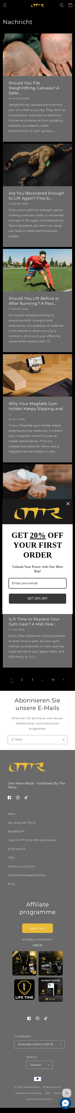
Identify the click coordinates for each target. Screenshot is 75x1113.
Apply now (37, 928)
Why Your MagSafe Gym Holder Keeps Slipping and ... (36, 408)
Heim (11, 814)
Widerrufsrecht (52, 1087)
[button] (5, 5)
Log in (37, 944)
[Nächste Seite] (63, 679)
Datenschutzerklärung (28, 1093)
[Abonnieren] (63, 739)
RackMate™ (16, 831)
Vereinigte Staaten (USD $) (35, 1044)
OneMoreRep (31, 1087)
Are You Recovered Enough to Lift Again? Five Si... (36, 196)
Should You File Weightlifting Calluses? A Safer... (34, 88)
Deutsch (35, 1064)
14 (53, 679)
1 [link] (11, 680)
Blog (11, 884)
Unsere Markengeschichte (26, 875)
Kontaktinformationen (39, 1099)
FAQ (11, 857)
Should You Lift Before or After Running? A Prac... (34, 301)
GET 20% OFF (38, 598)
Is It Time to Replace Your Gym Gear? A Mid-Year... (34, 621)
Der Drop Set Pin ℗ (22, 822)
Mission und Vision (21, 866)
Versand (58, 1093)
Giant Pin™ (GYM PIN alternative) (32, 840)
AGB (47, 1093)
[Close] (68, 503)
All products (16, 849)
